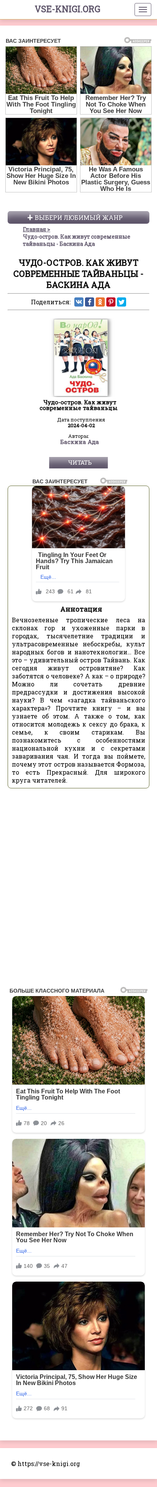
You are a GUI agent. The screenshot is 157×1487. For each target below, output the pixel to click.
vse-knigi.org (67, 9)
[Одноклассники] (100, 302)
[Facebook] (89, 302)
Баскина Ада (79, 442)
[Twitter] (121, 302)
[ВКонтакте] (78, 302)
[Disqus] (78, 889)
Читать (80, 462)
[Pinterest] (110, 302)
